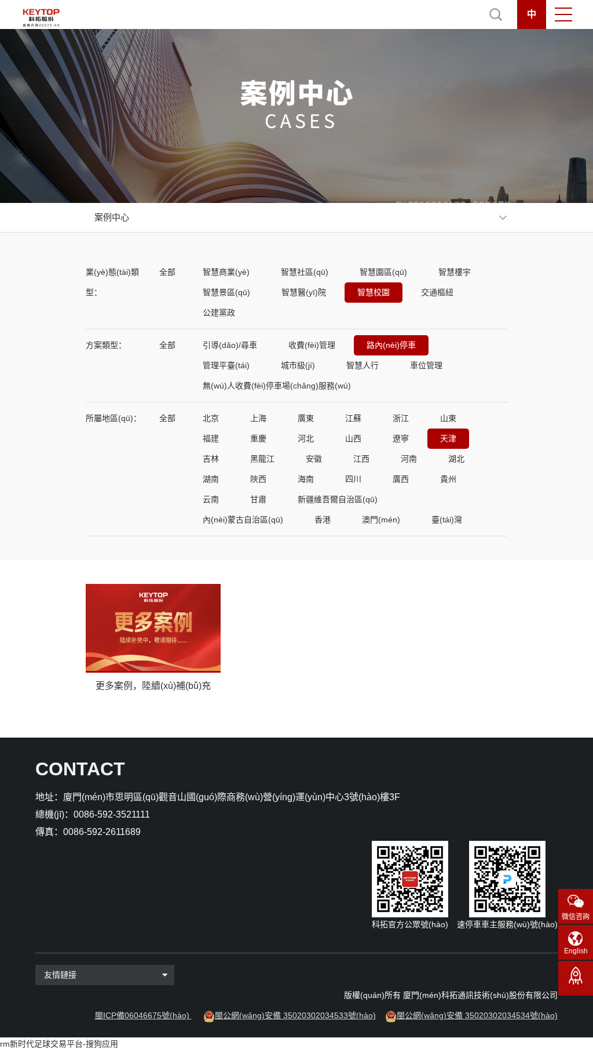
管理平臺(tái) (226, 365)
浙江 (401, 418)
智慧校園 (373, 292)
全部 (167, 272)
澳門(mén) (381, 519)
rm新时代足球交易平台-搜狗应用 (59, 1043)
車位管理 (426, 365)
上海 (258, 418)
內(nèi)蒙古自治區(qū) (243, 519)
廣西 (401, 479)
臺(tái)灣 (446, 519)
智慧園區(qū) (383, 272)
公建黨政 (219, 312)
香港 (322, 519)
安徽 (314, 458)
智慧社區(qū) (304, 272)
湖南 (211, 479)
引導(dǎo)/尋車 (230, 345)
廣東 (306, 418)
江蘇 (353, 418)
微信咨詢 (576, 917)
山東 (448, 418)
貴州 (448, 479)
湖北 (456, 458)
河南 (409, 458)
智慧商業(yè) (226, 272)
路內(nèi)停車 (391, 345)
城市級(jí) (298, 365)
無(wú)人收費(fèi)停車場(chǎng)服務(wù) (277, 385)
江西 (361, 458)
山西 (353, 438)
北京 (211, 418)
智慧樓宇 (454, 272)
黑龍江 (262, 458)
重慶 (258, 438)
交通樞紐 (437, 292)
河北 (306, 438)
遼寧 (401, 438)
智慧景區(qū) (226, 292)
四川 (353, 479)
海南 (306, 479)
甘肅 (258, 499)
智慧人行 (362, 365)
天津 (448, 438)
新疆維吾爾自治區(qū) (338, 499)
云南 (211, 499)
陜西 (258, 479)
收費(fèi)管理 (311, 345)
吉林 (211, 458)
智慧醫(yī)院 (303, 292)
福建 (211, 438)
